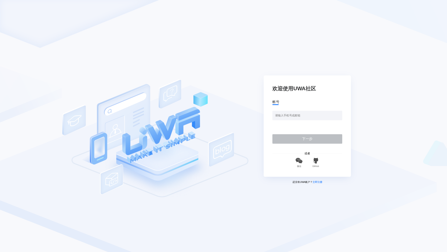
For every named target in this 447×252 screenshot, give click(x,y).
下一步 (307, 139)
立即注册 (317, 182)
